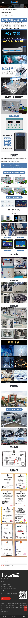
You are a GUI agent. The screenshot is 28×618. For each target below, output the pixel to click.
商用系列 (15, 9)
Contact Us (4, 598)
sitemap (2, 611)
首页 (6, 9)
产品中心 (10, 9)
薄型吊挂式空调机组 (9, 565)
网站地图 (6, 611)
